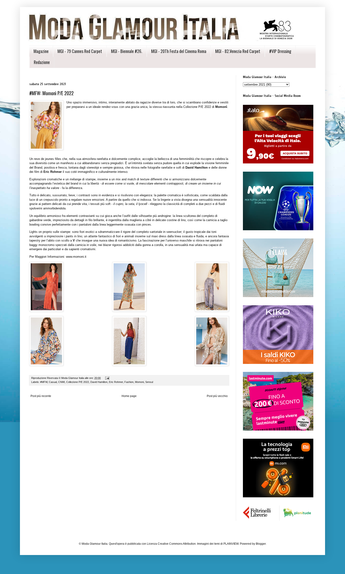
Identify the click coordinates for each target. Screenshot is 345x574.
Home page (129, 396)
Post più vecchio (217, 396)
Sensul (149, 382)
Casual (53, 382)
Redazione (42, 62)
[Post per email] (107, 378)
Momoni (139, 382)
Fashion (129, 382)
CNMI (61, 382)
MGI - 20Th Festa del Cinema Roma (178, 51)
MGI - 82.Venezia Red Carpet (237, 51)
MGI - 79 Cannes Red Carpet (80, 51)
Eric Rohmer (116, 382)
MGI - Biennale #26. (126, 51)
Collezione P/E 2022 (77, 382)
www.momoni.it (76, 256)
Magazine (41, 51)
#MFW (43, 382)
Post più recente (41, 396)
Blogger (261, 543)
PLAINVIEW (230, 543)
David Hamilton (98, 382)
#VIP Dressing (280, 51)
